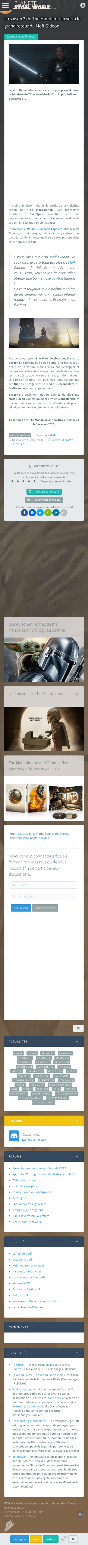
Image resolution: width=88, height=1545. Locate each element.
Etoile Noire (54, 1398)
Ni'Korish (18, 1365)
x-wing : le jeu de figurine (27, 1210)
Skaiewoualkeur (19, 838)
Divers (32, 1053)
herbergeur (19, 1198)
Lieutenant (34, 1406)
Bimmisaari (19, 1457)
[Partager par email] (63, 512)
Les (52, 371)
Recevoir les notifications (21, 36)
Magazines (41, 1075)
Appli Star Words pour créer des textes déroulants (44, 1174)
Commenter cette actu (47, 499)
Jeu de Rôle (35, 1071)
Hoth (19, 1406)
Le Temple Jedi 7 (23, 1253)
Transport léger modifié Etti (29, 1421)
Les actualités (26, 834)
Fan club (64, 1066)
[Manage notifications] (80, 1514)
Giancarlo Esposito (50, 229)
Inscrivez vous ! (45, 908)
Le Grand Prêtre (22, 1375)
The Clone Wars (66, 1093)
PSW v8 (8, 1503)
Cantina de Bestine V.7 (26, 1289)
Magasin (23, 1075)
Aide (36, 1539)
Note (49, 1539)
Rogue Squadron (60, 1084)
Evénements (45, 1066)
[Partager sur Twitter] (40, 512)
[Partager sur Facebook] (24, 512)
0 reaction (18, 444)
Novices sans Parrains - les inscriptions (36, 1301)
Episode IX (62, 1057)
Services (42, 1089)
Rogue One (37, 1084)
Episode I (48, 1053)
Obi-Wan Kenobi (24, 1080)
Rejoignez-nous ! (14, 1507)
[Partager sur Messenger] (32, 512)
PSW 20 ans (66, 1080)
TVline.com (66, 439)
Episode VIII (24, 1066)
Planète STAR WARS (34, 5)
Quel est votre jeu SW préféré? (31, 1216)
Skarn (55, 834)
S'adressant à (17, 229)
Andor (18, 1053)
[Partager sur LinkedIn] (56, 512)
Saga (14, 1089)
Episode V (24, 1062)
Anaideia (44, 838)
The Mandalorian (30, 1098)
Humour (17, 1071)
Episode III (25, 1057)
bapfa (33, 838)
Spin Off (70, 1089)
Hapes (50, 1365)
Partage (19, 1539)
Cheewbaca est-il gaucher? (29, 1204)
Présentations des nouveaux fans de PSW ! (39, 1168)
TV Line (31, 229)
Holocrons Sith (21, 1295)
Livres (71, 1071)
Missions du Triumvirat (26, 1271)
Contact (73, 1503)
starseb (64, 834)
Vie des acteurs (43, 1102)
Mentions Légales (27, 1503)
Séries (27, 1089)
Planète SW (46, 1080)
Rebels (20, 1084)
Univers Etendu (57, 1098)
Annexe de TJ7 (21, 1283)
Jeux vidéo (55, 1071)
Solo (56, 1089)
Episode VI (42, 1062)
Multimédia (61, 1075)
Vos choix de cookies (53, 1503)
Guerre (16, 1369)
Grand (44, 1375)
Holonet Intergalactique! (28, 1265)
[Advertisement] (44, 151)
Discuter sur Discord (47, 491)
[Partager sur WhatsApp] (48, 512)
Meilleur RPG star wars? (27, 1222)
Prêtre (52, 1375)
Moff (53, 257)
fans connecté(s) (34, 1136)
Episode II (65, 1053)
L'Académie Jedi (22, 1259)
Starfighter (18, 1093)
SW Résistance (41, 1093)
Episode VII (62, 1062)
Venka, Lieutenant (23, 1389)
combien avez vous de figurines (32, 1192)
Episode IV (43, 1057)
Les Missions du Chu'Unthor (30, 1277)
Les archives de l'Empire (27, 1307)
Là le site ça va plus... (25, 1186)
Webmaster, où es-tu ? (26, 1180)
